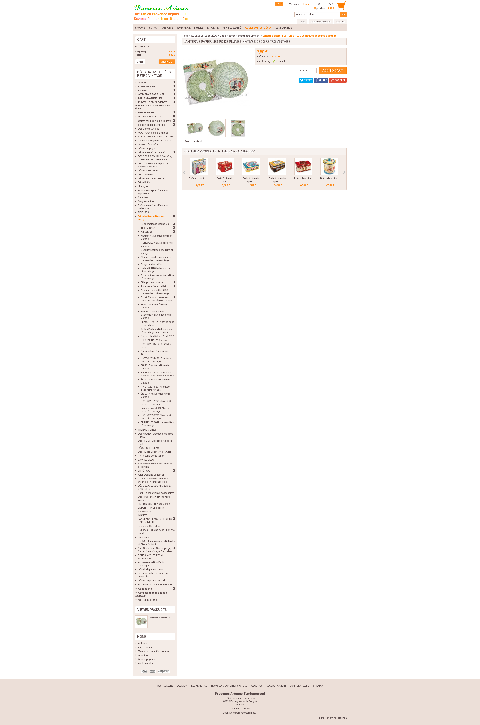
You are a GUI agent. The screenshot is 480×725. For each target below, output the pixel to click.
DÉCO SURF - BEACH (149, 447)
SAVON (142, 82)
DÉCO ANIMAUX (147, 174)
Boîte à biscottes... (199, 178)
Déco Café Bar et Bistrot (151, 178)
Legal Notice (145, 647)
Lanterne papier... (160, 617)
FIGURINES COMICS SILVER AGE (155, 584)
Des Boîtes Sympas (148, 128)
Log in (306, 4)
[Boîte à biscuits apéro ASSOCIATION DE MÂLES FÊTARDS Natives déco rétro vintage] (251, 166)
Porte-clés (143, 537)
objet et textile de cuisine (151, 124)
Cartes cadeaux (147, 599)
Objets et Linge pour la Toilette (154, 120)
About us (143, 655)
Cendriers (143, 197)
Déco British (144, 182)
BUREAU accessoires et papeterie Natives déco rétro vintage (156, 314)
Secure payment (147, 659)
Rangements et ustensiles (155, 224)
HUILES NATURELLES (150, 98)
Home (142, 636)
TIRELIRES (143, 212)
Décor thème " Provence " (151, 152)
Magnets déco (146, 201)
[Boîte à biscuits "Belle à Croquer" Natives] (303, 166)
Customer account (321, 21)
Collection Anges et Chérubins (154, 140)
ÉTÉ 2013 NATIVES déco (154, 340)
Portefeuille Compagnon (151, 455)
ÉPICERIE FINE (146, 112)
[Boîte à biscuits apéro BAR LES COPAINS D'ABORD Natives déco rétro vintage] (277, 166)
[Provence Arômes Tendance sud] (161, 12)
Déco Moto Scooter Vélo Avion (155, 451)
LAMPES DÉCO (146, 459)
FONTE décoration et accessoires (156, 492)
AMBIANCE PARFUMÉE (151, 94)
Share (323, 80)
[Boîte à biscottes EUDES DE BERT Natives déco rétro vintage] (199, 166)
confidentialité (146, 663)
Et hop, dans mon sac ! (153, 282)
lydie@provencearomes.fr (243, 712)
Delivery (142, 643)
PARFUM (143, 90)
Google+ (339, 80)
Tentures (142, 515)
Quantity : (303, 70)
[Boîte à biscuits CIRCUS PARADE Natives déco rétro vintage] (329, 166)
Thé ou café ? (148, 227)
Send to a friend (193, 141)
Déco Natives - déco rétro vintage (240, 35)
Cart (141, 39)
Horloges (143, 186)
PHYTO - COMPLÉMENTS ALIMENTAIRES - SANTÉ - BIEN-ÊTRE (153, 105)
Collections (145, 588)
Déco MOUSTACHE (148, 170)
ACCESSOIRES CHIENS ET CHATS (156, 136)
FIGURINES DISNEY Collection (154, 503)
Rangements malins (151, 264)
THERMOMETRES (147, 429)
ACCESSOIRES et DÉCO (151, 116)
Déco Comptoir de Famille (152, 580)
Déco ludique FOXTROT (150, 569)
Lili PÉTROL (144, 470)
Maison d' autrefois (148, 144)
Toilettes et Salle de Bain (154, 286)
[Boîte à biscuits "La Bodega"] (225, 166)
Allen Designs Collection (151, 474)
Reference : (264, 56)
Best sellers (165, 685)
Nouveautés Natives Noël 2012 (157, 336)
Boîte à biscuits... (303, 178)
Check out (166, 61)
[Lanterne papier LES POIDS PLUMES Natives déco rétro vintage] (141, 621)
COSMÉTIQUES (146, 86)
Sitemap (318, 685)
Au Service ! (147, 231)
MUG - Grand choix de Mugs (153, 132)
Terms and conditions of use (153, 651)
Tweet (308, 80)
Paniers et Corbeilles (149, 526)
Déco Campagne (147, 148)
